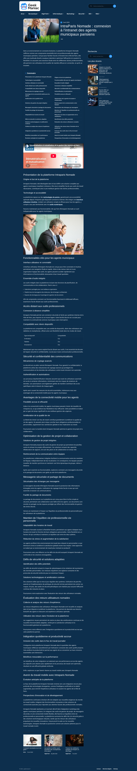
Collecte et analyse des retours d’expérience (37, 126)
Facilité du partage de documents (34, 110)
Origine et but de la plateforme (63, 77)
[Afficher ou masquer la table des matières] (59, 73)
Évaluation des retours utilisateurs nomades (67, 122)
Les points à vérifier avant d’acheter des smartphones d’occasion (52, 749)
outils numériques (56, 204)
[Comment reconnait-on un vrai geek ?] (32, 740)
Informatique (103, 87)
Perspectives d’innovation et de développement (68, 138)
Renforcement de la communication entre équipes (66, 103)
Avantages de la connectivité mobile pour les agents (37, 94)
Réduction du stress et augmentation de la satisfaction (66, 115)
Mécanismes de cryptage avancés (34, 91)
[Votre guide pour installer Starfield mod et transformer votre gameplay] (93, 101)
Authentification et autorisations (63, 91)
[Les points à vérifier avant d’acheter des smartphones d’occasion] (53, 740)
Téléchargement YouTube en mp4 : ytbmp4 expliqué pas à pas (105, 82)
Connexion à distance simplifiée (63, 85)
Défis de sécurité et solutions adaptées (36, 119)
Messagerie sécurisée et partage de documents (38, 107)
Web (62, 39)
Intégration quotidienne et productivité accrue (37, 130)
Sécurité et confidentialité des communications (67, 88)
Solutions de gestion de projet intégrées (36, 103)
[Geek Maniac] (29, 6)
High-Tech (47, 753)
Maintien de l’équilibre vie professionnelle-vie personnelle (67, 111)
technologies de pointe (51, 197)
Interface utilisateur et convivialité (34, 83)
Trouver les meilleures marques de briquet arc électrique (72, 749)
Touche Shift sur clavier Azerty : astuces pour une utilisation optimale (104, 92)
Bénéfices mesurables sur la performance (36, 135)
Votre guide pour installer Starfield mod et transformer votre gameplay (105, 103)
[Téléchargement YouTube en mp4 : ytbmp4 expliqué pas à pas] (93, 80)
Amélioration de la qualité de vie (34, 98)
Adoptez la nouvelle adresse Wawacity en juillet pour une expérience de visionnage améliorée (105, 70)
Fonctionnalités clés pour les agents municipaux (68, 80)
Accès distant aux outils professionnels (36, 85)
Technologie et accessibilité (33, 80)
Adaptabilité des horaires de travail (34, 114)
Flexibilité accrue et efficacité (63, 94)
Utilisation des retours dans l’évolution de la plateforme (67, 127)
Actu (24, 752)
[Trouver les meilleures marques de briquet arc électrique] (75, 740)
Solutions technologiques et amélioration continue (36, 122)
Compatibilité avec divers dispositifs (35, 88)
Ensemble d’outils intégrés (62, 83)
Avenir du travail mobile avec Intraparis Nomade (67, 135)
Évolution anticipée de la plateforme (35, 138)
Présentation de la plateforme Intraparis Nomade (38, 76)
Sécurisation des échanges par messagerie (66, 107)
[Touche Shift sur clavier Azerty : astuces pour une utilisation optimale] (93, 91)
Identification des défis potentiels (64, 119)
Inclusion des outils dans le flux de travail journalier (66, 131)
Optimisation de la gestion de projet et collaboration (65, 99)
